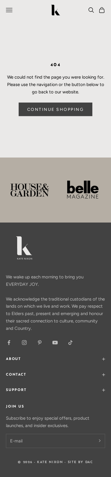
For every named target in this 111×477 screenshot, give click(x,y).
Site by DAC (80, 462)
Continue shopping (55, 109)
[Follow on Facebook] (9, 342)
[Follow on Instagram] (24, 342)
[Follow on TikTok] (70, 342)
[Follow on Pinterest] (40, 342)
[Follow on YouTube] (55, 342)
